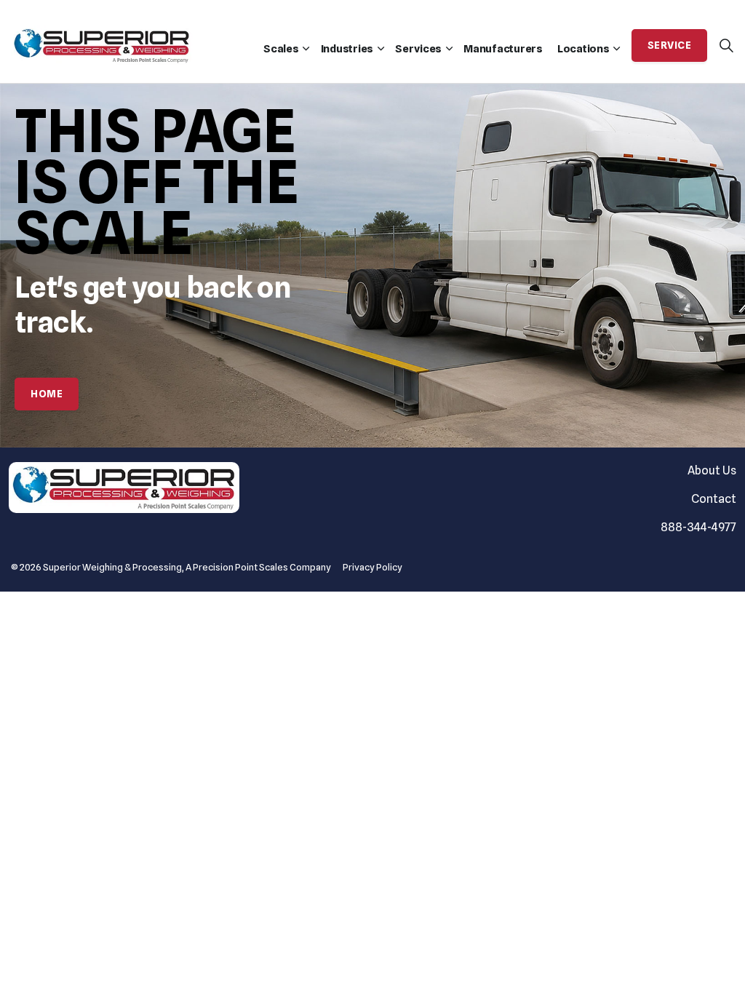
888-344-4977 (698, 527)
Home (47, 393)
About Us (712, 470)
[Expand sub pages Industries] (380, 49)
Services (418, 48)
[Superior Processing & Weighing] (102, 38)
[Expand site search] (726, 46)
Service (670, 45)
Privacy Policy (372, 567)
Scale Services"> (449, 49)
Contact (713, 499)
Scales (281, 48)
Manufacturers (503, 48)
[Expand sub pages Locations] (617, 49)
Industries (347, 48)
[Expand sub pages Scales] (306, 49)
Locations (583, 48)
